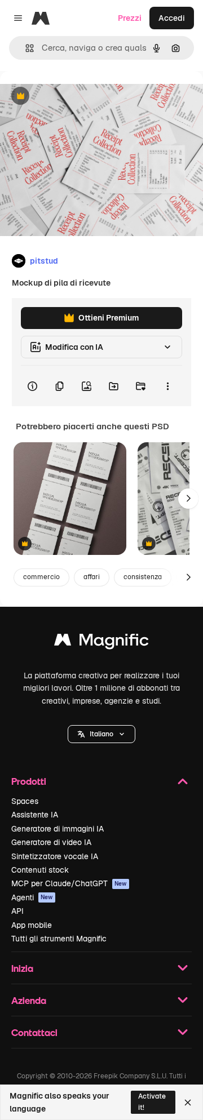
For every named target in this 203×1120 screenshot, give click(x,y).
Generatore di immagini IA (57, 829)
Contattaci (34, 1032)
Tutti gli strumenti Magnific (59, 939)
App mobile (31, 925)
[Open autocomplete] (25, 48)
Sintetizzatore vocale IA (54, 856)
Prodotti (28, 781)
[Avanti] (188, 498)
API (17, 911)
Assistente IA (34, 815)
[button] (101, 734)
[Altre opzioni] (167, 386)
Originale (74, 96)
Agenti (32, 897)
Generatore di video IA (51, 842)
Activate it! (152, 1102)
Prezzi (130, 18)
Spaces (24, 801)
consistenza (142, 576)
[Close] (187, 1102)
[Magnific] (101, 642)
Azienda (28, 1000)
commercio (41, 576)
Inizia (22, 968)
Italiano (101, 734)
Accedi (171, 18)
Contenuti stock (40, 870)
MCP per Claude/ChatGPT (69, 883)
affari (91, 576)
